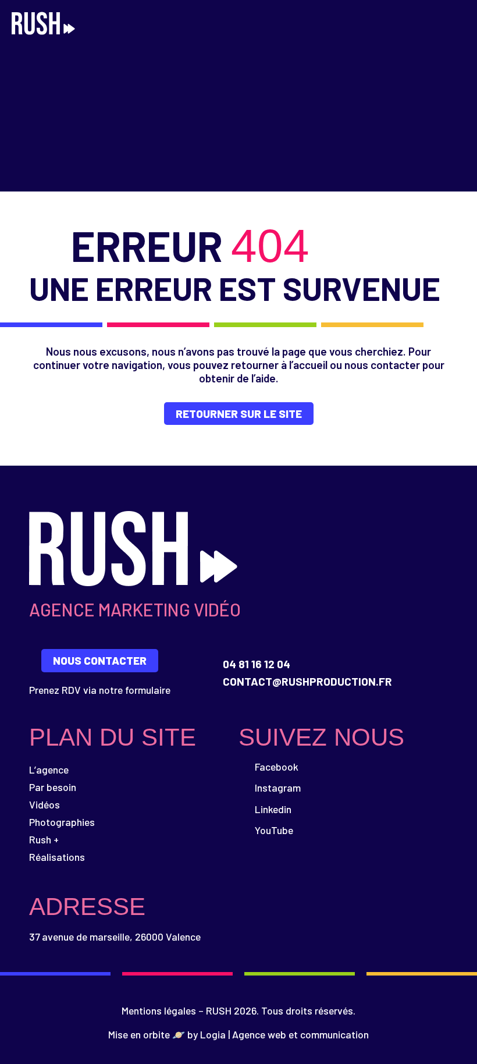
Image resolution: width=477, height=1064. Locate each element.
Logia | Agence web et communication (284, 1034)
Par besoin (52, 787)
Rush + (44, 839)
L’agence (49, 769)
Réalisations (57, 856)
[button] (457, 24)
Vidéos (44, 804)
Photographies (62, 821)
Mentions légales (159, 1010)
